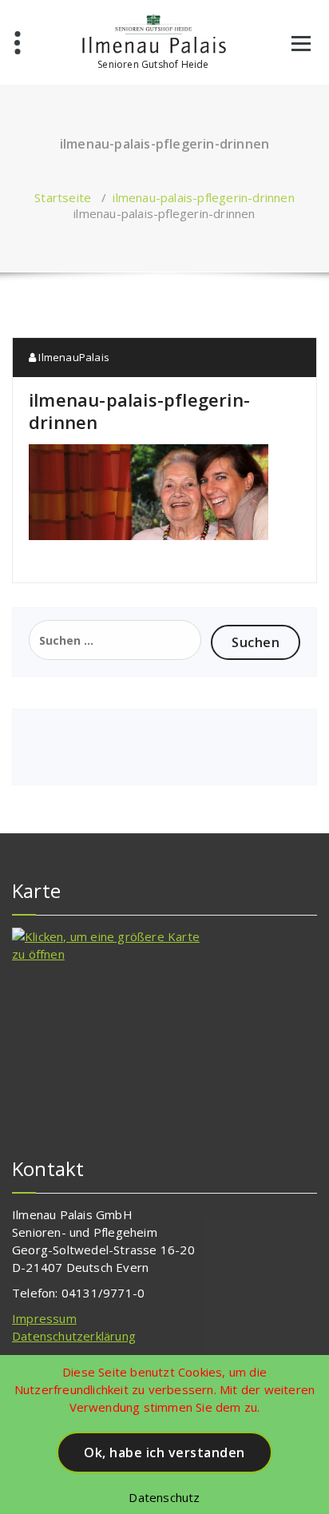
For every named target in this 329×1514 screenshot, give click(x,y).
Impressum (44, 1318)
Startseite (62, 197)
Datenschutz (164, 1497)
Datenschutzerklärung (74, 1336)
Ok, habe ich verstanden (164, 1452)
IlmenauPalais (72, 357)
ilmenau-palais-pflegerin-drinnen (203, 197)
